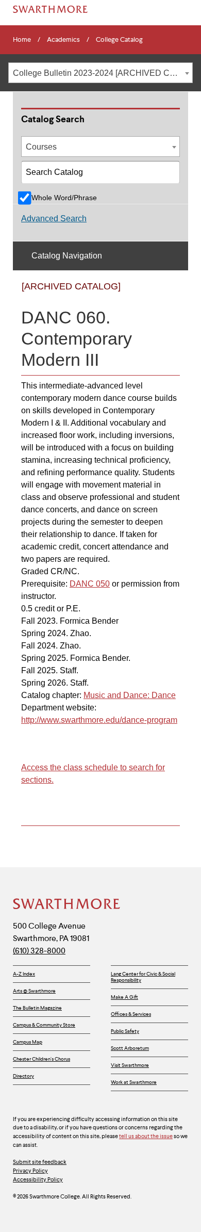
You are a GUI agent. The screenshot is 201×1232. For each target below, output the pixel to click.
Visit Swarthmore (130, 1065)
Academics (63, 40)
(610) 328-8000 (39, 950)
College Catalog (119, 40)
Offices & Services (131, 1014)
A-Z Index (24, 973)
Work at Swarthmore (134, 1082)
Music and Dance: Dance (129, 695)
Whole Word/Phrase (64, 197)
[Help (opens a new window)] (169, 295)
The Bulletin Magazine (37, 1007)
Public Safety (125, 1031)
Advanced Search (54, 218)
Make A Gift (124, 997)
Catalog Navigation (66, 255)
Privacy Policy (30, 1170)
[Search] (169, 176)
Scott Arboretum (130, 1048)
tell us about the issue (146, 1136)
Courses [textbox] (41, 146)
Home (22, 40)
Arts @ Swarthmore (34, 990)
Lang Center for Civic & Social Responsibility (143, 976)
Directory (23, 1076)
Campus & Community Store (44, 1025)
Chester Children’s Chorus (41, 1059)
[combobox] (100, 72)
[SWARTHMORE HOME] (50, 9)
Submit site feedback (39, 1161)
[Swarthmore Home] (67, 905)
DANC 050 (90, 583)
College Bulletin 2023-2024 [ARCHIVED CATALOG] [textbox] (102, 73)
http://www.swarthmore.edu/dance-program (99, 720)
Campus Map (27, 1042)
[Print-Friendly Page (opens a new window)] (148, 295)
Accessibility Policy (38, 1179)
